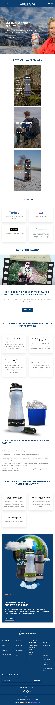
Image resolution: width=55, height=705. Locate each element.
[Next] (52, 30)
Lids (17, 655)
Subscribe (37, 680)
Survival (31, 652)
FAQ (3, 657)
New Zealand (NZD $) (26, 687)
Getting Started (46, 645)
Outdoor (31, 657)
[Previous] (2, 30)
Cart (43, 650)
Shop (3, 648)
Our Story (4, 650)
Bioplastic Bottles (20, 648)
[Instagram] (27, 691)
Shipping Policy (46, 659)
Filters (17, 653)
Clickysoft (35, 699)
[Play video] (27, 269)
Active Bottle (19, 645)
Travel (30, 649)
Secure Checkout (46, 653)
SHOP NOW (10, 37)
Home (3, 645)
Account (44, 648)
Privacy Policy (46, 662)
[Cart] (52, 3)
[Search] (49, 3)
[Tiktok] (31, 691)
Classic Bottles (19, 650)
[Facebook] (23, 691)
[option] (27, 30)
